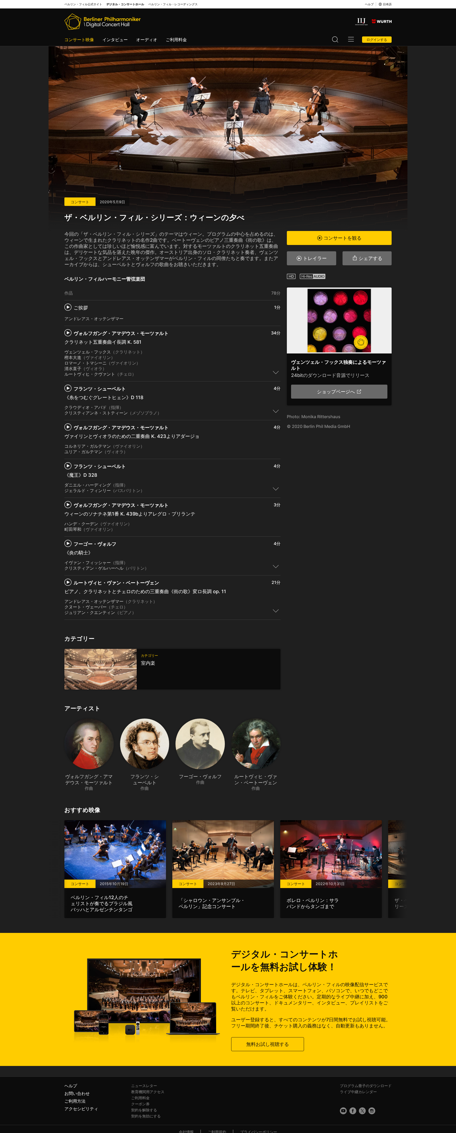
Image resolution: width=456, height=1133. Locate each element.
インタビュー (115, 39)
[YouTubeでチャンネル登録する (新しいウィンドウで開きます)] (343, 1110)
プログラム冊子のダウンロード (366, 1085)
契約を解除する (144, 1110)
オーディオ (146, 39)
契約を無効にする (146, 1116)
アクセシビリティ (81, 1108)
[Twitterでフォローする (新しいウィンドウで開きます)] (362, 1110)
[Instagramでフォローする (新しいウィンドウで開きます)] (371, 1110)
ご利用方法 (75, 1101)
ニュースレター (144, 1085)
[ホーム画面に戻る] (102, 21)
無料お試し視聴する (267, 1044)
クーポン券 (140, 1104)
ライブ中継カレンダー (358, 1091)
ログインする (377, 39)
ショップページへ (336, 391)
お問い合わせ (77, 1093)
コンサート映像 (79, 39)
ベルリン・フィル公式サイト (83, 4)
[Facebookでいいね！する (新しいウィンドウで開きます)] (352, 1110)
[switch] (276, 372)
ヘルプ (369, 4)
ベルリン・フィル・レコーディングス (173, 4)
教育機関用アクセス (147, 1091)
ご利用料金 (176, 39)
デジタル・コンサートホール (125, 4)
